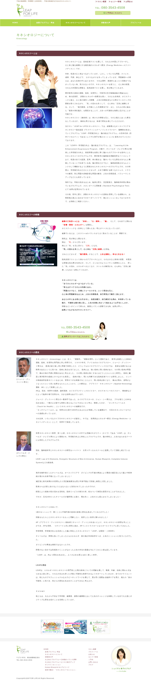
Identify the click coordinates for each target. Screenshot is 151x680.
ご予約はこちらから (114, 13)
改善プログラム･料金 (52, 652)
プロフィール (93, 652)
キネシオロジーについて (53, 654)
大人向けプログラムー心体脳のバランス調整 (61, 659)
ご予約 (90, 659)
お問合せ (129, 1)
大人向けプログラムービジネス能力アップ (60, 662)
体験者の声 (49, 657)
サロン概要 (101, 1)
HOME (46, 649)
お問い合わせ (93, 662)
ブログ (90, 665)
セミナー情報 (116, 1)
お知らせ (91, 654)
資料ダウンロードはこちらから (76, 336)
